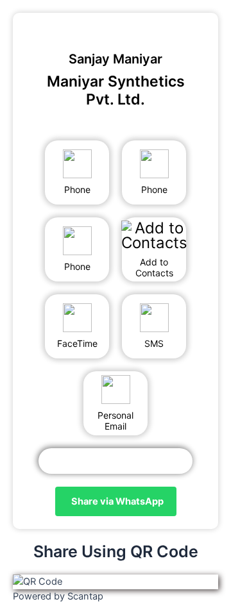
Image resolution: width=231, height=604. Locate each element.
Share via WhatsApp (117, 501)
